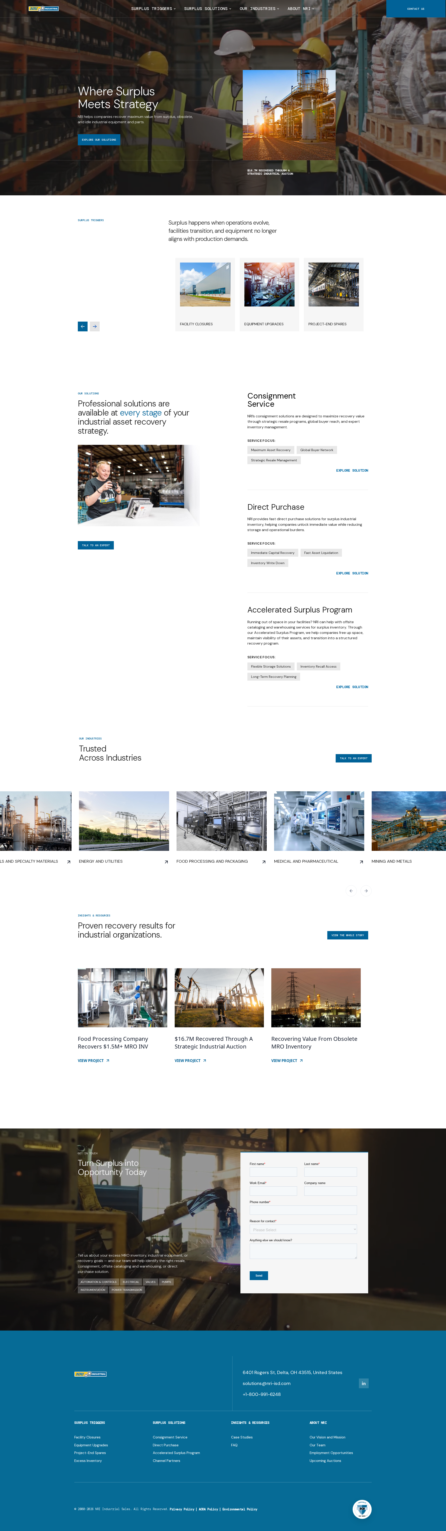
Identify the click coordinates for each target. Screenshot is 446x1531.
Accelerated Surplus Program (176, 1453)
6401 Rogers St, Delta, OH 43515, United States (292, 1372)
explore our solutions (99, 140)
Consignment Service (170, 1437)
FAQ (234, 1445)
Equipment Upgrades (91, 1445)
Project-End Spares (90, 1453)
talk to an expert (96, 545)
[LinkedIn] (364, 1383)
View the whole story (347, 935)
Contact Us (416, 9)
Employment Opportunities (331, 1453)
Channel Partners (166, 1461)
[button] (153, 9)
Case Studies (242, 1437)
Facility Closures (87, 1437)
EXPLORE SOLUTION (352, 470)
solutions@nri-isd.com (267, 1383)
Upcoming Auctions (325, 1461)
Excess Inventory (88, 1461)
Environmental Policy (240, 1509)
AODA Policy (208, 1509)
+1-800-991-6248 (262, 1394)
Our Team (317, 1445)
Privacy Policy (182, 1509)
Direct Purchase (166, 1445)
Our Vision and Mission (327, 1437)
